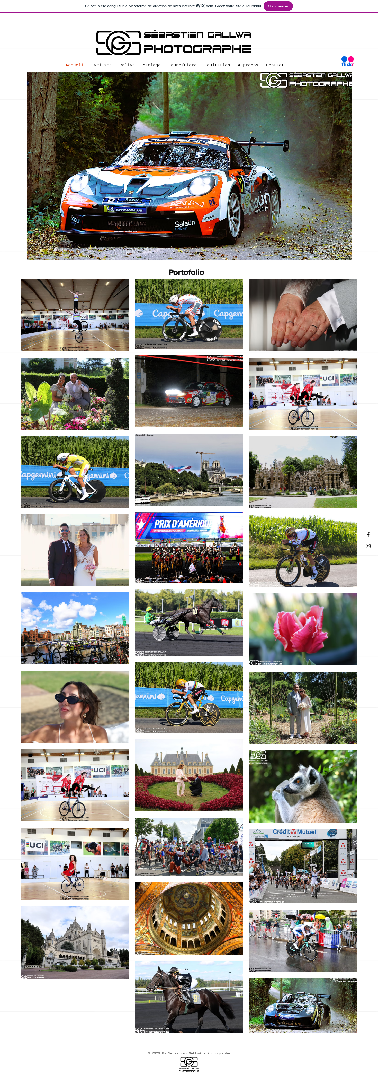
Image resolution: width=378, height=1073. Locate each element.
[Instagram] (368, 546)
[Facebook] (368, 535)
